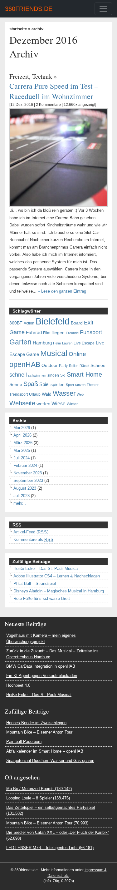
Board (77, 323)
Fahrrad (34, 332)
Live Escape (84, 343)
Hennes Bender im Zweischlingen (36, 722)
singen (53, 375)
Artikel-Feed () (30, 532)
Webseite (22, 403)
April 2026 (22, 435)
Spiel (44, 384)
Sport (70, 385)
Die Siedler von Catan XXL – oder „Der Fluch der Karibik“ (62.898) (57, 835)
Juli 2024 (21, 458)
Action (29, 323)
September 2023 (28, 480)
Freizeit (19, 76)
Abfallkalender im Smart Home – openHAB (44, 751)
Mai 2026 (21, 427)
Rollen (73, 366)
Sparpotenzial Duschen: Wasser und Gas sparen (50, 760)
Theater (93, 385)
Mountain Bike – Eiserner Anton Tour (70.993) (47, 823)
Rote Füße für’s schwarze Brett (41, 598)
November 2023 (27, 473)
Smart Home (84, 374)
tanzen (80, 385)
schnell (18, 375)
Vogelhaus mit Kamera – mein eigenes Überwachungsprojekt (41, 638)
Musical (53, 353)
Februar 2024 (25, 465)
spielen (58, 384)
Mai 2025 (21, 450)
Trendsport (18, 394)
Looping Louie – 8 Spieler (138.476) (38, 798)
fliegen (58, 332)
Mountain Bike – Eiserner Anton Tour (39, 732)
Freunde (72, 333)
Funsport (91, 332)
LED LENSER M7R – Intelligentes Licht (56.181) (50, 847)
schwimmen (37, 375)
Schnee (97, 365)
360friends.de (28, 8)
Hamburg (42, 342)
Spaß (30, 383)
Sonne (15, 384)
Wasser (64, 393)
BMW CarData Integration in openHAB (40, 666)
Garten (20, 342)
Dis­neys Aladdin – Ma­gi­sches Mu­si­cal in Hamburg (58, 591)
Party (63, 365)
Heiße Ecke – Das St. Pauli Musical (46, 568)
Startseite (18, 29)
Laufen (67, 343)
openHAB (24, 364)
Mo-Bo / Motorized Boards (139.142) (39, 788)
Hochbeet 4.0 (18, 685)
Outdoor (49, 365)
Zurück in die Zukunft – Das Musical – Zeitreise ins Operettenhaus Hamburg (52, 654)
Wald (46, 394)
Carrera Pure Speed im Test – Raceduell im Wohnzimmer (53, 91)
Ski (63, 375)
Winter (72, 404)
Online (77, 354)
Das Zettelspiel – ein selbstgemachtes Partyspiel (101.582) (50, 810)
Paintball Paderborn (23, 741)
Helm (57, 343)
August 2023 (24, 488)
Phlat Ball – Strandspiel (34, 583)
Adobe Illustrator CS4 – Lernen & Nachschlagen (56, 576)
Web (80, 394)
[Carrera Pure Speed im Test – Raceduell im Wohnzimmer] (58, 157)
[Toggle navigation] (103, 8)
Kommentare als (33, 539)
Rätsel (84, 366)
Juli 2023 (21, 495)
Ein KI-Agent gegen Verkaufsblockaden (41, 675)
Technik (42, 76)
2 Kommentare (48, 104)
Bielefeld (53, 321)
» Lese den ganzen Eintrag (62, 291)
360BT (15, 323)
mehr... (19, 503)
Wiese (58, 403)
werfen (43, 403)
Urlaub (35, 394)
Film (46, 333)
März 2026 (22, 442)
